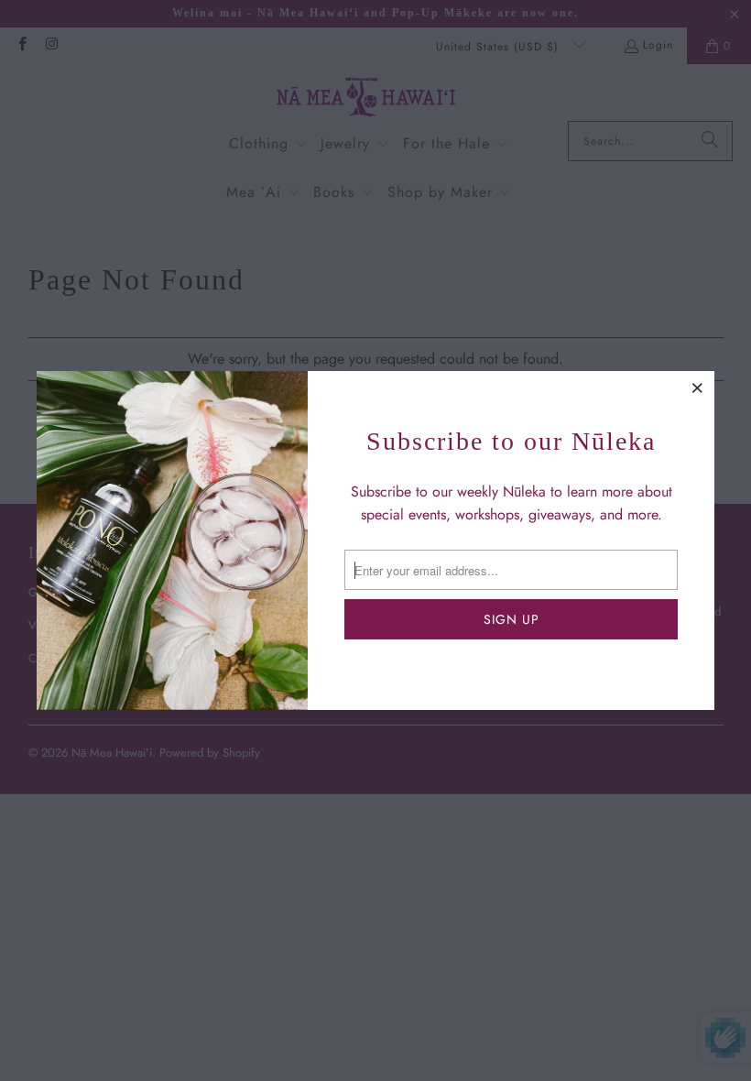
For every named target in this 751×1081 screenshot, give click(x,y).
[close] (697, 387)
